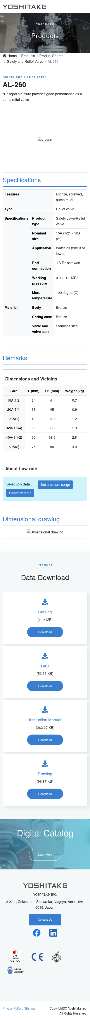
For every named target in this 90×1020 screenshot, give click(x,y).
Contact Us (45, 919)
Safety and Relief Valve (25, 61)
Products (28, 55)
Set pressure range (55, 484)
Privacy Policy (12, 1008)
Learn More (45, 854)
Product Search (51, 55)
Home (12, 55)
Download (45, 632)
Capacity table (20, 492)
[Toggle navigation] (82, 6)
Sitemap (30, 1008)
